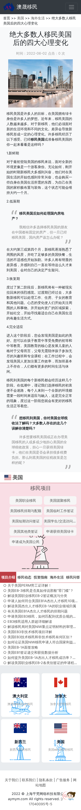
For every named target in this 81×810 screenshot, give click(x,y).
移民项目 (40, 488)
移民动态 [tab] (24, 577)
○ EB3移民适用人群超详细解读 (27, 621)
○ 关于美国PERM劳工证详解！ (27, 585)
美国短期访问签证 (26, 521)
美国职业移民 (25, 500)
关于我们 (12, 780)
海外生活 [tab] (57, 577)
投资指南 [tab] (41, 577)
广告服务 (63, 780)
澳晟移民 (27, 7)
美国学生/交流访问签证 (62, 521)
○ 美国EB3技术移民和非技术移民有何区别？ (38, 637)
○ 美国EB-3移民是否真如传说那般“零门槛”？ (38, 590)
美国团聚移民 (60, 500)
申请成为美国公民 (26, 542)
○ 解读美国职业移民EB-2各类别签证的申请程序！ (42, 663)
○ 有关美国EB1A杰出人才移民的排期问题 (35, 611)
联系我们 (29, 780)
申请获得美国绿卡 (60, 531)
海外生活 (38, 18)
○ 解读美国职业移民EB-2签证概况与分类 (35, 596)
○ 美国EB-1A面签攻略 (20, 647)
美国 (20, 18)
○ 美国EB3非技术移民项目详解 (27, 632)
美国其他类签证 (26, 531)
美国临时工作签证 (60, 511)
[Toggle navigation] (71, 7)
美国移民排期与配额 (25, 511)
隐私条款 (46, 780)
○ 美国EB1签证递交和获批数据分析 (30, 652)
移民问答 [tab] (73, 577)
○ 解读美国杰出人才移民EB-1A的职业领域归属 (39, 606)
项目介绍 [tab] (8, 577)
